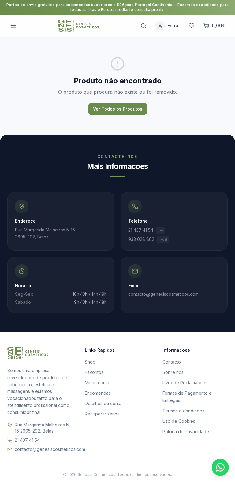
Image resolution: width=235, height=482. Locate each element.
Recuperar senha (102, 413)
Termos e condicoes (183, 410)
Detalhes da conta (103, 403)
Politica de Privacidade (185, 431)
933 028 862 (147, 239)
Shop (90, 361)
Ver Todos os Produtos (117, 108)
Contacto (171, 361)
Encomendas (98, 393)
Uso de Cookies (178, 421)
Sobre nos (173, 372)
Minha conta (97, 382)
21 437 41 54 (145, 230)
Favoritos (94, 372)
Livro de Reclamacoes (184, 382)
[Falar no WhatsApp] (220, 467)
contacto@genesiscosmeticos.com (50, 449)
